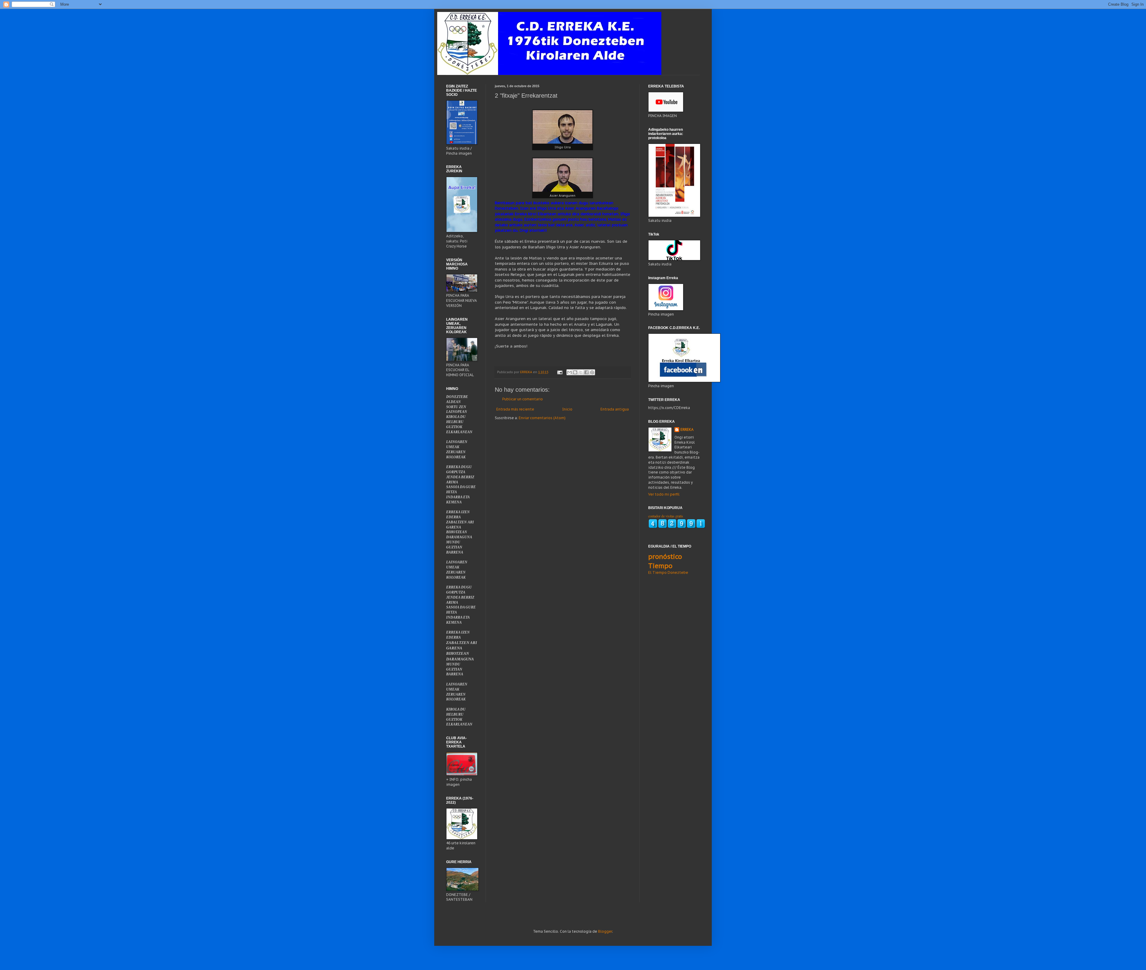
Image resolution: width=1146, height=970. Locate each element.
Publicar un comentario (522, 399)
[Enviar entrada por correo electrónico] (559, 372)
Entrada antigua (614, 409)
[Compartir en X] (581, 372)
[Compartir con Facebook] (586, 372)
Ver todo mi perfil (664, 494)
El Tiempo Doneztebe (668, 572)
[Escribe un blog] (575, 372)
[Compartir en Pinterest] (592, 372)
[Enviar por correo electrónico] (569, 372)
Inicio (567, 409)
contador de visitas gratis (665, 516)
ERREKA (687, 429)
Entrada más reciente (515, 409)
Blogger (605, 931)
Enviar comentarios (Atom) (542, 418)
